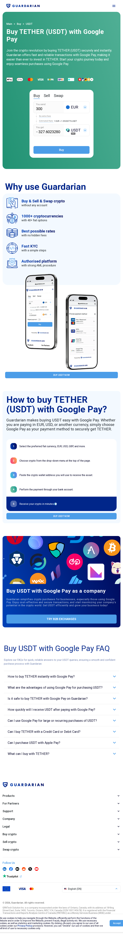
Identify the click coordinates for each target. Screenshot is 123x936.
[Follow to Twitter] (30, 869)
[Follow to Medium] (17, 869)
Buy (19, 23)
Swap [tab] (58, 95)
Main (9, 23)
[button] (61, 676)
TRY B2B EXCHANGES (61, 619)
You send (40, 104)
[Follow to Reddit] (24, 869)
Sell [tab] (47, 95)
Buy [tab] (36, 95)
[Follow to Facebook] (11, 869)
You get (40, 127)
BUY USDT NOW (61, 375)
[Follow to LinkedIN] (4, 869)
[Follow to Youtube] (36, 869)
